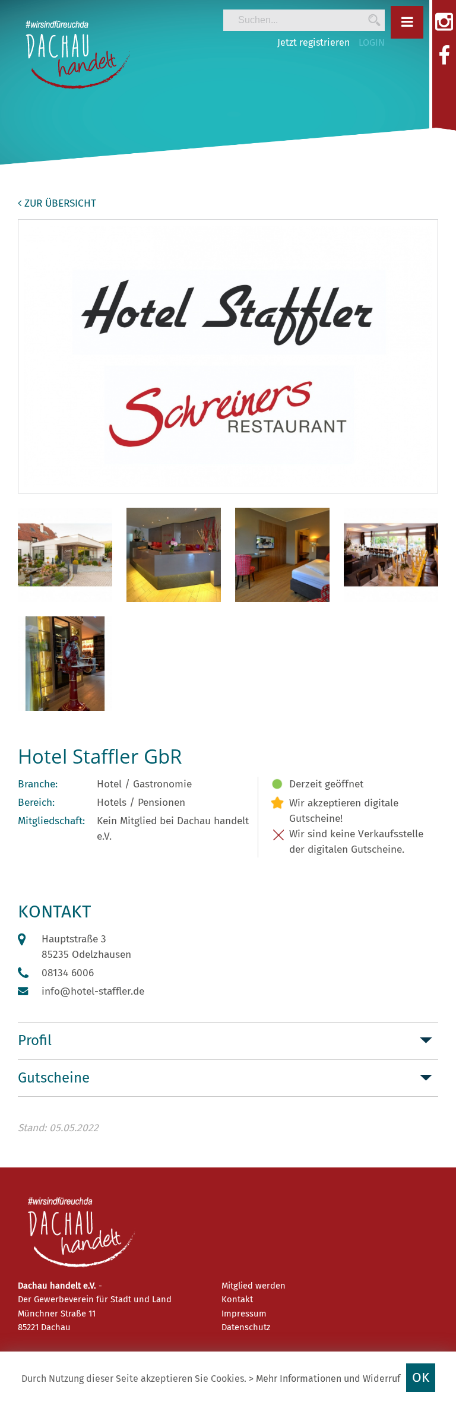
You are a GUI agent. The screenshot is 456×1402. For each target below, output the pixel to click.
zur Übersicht (58, 203)
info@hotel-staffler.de (93, 991)
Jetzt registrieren (313, 42)
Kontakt (237, 1299)
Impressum (244, 1313)
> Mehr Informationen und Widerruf (324, 1378)
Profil (35, 1040)
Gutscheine (54, 1077)
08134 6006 (68, 973)
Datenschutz (245, 1327)
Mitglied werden (253, 1285)
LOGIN (372, 42)
